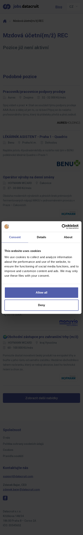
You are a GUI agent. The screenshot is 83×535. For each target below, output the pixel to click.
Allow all (41, 292)
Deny (41, 305)
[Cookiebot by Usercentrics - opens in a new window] (62, 226)
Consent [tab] (15, 237)
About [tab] (68, 237)
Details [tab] (41, 237)
